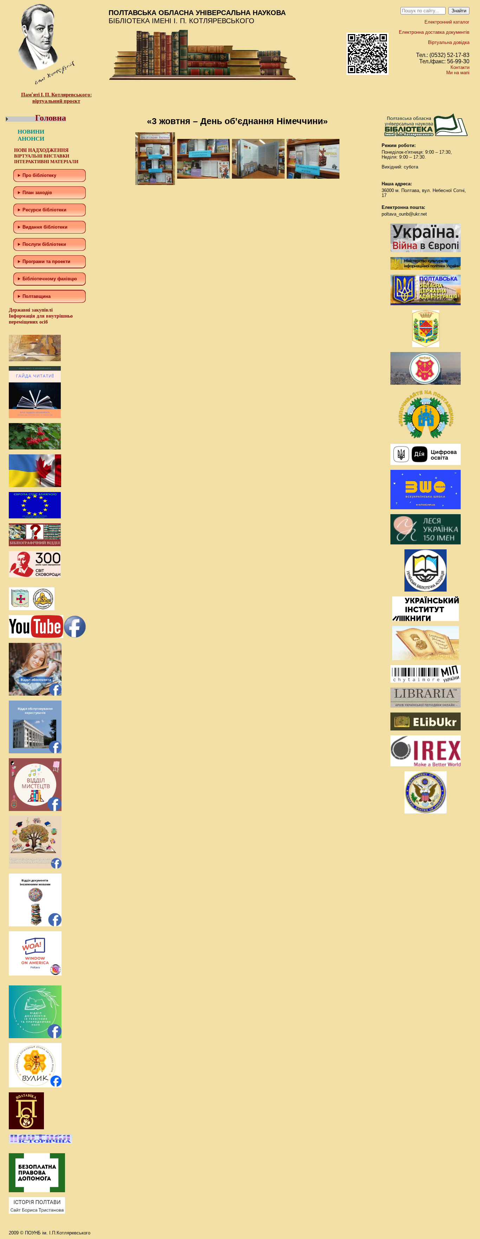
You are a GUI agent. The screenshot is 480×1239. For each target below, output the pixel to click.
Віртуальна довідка (448, 42)
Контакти (459, 67)
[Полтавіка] (26, 1127)
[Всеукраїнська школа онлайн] (425, 507)
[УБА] (425, 590)
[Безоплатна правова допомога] (37, 1190)
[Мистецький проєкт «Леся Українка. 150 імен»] (425, 542)
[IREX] (425, 764)
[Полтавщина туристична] (425, 437)
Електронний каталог (446, 22)
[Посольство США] (425, 812)
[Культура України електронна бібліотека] (425, 658)
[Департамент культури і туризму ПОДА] (425, 345)
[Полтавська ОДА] (425, 303)
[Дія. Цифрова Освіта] (425, 463)
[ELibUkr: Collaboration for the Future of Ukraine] (425, 729)
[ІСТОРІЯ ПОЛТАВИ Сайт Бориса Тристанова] (37, 1212)
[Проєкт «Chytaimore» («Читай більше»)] (425, 681)
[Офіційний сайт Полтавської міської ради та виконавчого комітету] (425, 383)
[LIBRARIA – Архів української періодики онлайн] (425, 706)
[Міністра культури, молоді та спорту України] (425, 268)
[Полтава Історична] (40, 1141)
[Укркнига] (425, 619)
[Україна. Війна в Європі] (425, 250)
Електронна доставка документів (434, 32)
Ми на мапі (457, 72)
